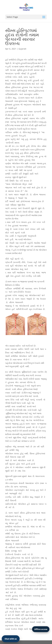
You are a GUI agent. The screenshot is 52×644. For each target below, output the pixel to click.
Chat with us (11, 638)
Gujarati (22, 48)
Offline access (40, 629)
